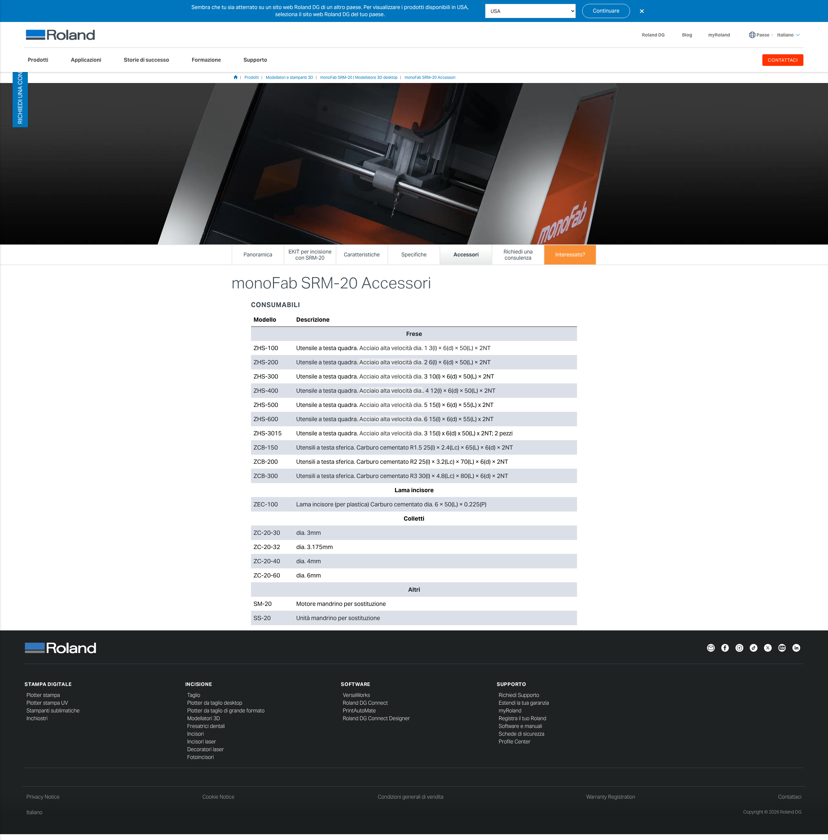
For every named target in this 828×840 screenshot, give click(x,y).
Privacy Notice (43, 796)
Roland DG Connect (365, 703)
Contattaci (789, 796)
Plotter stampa (43, 695)
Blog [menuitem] (687, 35)
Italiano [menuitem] (785, 35)
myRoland (510, 710)
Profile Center (514, 741)
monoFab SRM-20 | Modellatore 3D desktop (359, 77)
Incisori (195, 734)
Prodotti (252, 77)
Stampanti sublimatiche (53, 710)
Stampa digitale (48, 684)
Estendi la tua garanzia (524, 703)
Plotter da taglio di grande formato (226, 710)
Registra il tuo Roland (522, 718)
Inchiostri (37, 718)
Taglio (193, 695)
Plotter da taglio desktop (214, 703)
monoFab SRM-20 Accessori (430, 77)
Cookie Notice (218, 796)
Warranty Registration (610, 796)
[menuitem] (41, 60)
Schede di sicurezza (521, 734)
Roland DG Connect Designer (376, 718)
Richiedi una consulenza (20, 85)
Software (355, 684)
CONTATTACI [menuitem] (783, 60)
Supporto (511, 684)
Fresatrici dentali (206, 726)
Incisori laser (201, 741)
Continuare (606, 10)
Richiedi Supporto (519, 695)
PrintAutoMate (359, 710)
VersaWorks (356, 695)
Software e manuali (520, 726)
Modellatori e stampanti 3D (289, 77)
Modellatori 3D (203, 718)
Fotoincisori (200, 757)
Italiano (34, 812)
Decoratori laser (205, 749)
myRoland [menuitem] (719, 35)
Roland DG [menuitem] (653, 35)
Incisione (198, 684)
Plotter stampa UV (47, 703)
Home (235, 77)
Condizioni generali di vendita (410, 796)
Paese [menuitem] (763, 35)
